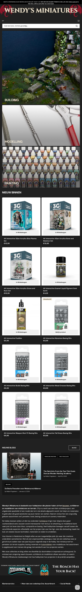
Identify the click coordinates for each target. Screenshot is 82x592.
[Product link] (21, 221)
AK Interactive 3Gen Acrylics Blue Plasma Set (20, 238)
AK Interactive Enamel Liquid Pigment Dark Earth (59, 288)
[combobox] (40, 25)
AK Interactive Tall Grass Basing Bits (56, 429)
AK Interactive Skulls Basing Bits (16, 382)
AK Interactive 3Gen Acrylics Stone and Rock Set (19, 288)
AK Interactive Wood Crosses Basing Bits (58, 382)
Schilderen (43, 519)
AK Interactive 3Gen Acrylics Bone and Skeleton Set (57, 238)
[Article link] (40, 462)
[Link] (40, 67)
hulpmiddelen (46, 542)
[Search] (75, 25)
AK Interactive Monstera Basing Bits (56, 336)
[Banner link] (40, 10)
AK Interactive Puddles (13, 336)
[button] (3, 20)
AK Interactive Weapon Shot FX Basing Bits (21, 429)
